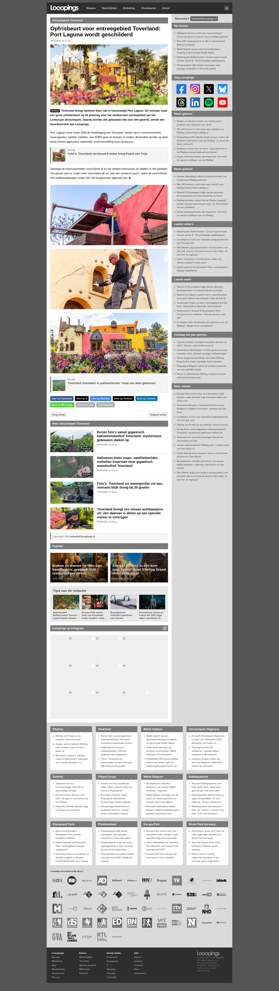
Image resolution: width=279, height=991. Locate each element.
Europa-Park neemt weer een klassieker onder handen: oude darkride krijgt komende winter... (162, 834)
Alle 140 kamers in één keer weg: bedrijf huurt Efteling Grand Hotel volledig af (139, 569)
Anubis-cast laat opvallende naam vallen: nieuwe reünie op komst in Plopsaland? (116, 787)
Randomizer (58, 969)
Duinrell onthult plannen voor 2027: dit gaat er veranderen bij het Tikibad (72, 798)
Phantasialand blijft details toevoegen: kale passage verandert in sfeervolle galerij (115, 834)
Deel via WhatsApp (62, 405)
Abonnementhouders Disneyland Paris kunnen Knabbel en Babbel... (68, 834)
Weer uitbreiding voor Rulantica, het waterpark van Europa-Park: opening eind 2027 (162, 846)
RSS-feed (84, 969)
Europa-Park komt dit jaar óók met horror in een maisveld (161, 856)
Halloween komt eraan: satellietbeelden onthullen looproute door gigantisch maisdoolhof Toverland (127, 462)
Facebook (112, 957)
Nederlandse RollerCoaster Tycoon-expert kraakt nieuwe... (65, 615)
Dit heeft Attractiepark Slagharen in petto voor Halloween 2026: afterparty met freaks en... (208, 739)
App (54, 965)
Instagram (112, 961)
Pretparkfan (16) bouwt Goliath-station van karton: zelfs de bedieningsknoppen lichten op (162, 762)
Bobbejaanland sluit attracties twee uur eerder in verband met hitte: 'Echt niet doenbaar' (208, 810)
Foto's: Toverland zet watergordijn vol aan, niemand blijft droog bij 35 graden (116, 762)
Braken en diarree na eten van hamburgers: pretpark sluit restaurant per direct (76, 569)
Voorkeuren (148, 8)
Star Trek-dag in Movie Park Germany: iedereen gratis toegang (206, 846)
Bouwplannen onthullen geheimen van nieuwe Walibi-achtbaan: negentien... (161, 787)
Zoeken (138, 961)
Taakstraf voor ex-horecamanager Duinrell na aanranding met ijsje (69, 787)
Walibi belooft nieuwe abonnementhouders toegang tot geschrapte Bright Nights (161, 739)
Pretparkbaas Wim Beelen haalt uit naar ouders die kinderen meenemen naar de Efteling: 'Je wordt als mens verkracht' (203, 140)
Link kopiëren (105, 405)
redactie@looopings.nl (82, 536)
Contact (138, 965)
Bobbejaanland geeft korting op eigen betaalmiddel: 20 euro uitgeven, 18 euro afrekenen (208, 798)
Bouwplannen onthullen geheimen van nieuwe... (121, 615)
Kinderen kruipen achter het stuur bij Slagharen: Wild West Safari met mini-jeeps (207, 762)
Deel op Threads (123, 398)
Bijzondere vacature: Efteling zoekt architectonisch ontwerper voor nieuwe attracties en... (72, 759)
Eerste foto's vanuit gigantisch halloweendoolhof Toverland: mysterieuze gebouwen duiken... (117, 739)
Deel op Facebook (62, 398)
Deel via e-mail (85, 405)
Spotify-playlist (87, 965)
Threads (111, 973)
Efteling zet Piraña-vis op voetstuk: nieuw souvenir (202, 424)
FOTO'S (86, 449)
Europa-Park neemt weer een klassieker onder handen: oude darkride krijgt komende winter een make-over (202, 397)
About (166, 8)
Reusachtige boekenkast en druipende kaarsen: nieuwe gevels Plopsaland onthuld (115, 810)
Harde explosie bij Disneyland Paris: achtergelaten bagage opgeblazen (71, 846)
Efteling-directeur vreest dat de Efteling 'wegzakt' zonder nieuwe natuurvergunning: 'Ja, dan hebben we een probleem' (202, 204)
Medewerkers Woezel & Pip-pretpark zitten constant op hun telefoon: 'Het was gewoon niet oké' (201, 314)
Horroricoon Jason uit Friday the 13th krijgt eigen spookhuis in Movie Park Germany (208, 834)
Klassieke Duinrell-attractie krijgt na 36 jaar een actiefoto (72, 808)
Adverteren (140, 973)
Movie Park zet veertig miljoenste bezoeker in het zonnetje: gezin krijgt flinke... (206, 857)
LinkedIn (111, 977)
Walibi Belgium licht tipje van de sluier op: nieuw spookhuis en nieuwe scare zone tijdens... (162, 798)
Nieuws (91, 8)
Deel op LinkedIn (146, 398)
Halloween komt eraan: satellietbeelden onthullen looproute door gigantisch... (115, 751)
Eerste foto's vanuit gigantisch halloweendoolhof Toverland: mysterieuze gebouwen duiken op (129, 436)
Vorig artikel (58, 414)
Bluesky (111, 969)
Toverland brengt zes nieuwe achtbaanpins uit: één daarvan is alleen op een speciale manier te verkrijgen (130, 513)
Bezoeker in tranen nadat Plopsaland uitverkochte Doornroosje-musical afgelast (116, 798)
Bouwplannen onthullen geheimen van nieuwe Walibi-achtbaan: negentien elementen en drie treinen (200, 464)
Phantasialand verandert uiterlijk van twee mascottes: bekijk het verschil (117, 857)
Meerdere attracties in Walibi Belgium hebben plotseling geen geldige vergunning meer (162, 810)
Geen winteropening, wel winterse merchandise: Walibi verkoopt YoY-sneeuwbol (161, 751)
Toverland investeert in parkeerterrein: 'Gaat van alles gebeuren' (112, 383)
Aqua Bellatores (123, 141)
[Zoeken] (226, 8)
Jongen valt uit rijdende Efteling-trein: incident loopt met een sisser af (72, 747)
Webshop (129, 8)
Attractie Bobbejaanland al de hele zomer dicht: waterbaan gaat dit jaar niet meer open (207, 787)
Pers (136, 969)
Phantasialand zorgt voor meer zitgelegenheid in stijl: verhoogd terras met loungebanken (117, 846)
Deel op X (82, 398)
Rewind (83, 973)
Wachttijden (109, 8)
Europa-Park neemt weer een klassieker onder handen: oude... (94, 615)
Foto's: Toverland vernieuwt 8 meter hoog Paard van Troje (108, 153)
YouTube (84, 961)
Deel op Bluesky (101, 398)
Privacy (56, 977)
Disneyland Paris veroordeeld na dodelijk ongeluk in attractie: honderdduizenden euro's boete (72, 857)
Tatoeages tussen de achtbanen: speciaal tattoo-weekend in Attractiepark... (205, 751)
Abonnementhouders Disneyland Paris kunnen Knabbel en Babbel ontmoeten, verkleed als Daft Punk (201, 408)
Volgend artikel (158, 414)
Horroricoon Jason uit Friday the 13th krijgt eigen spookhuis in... (151, 615)
